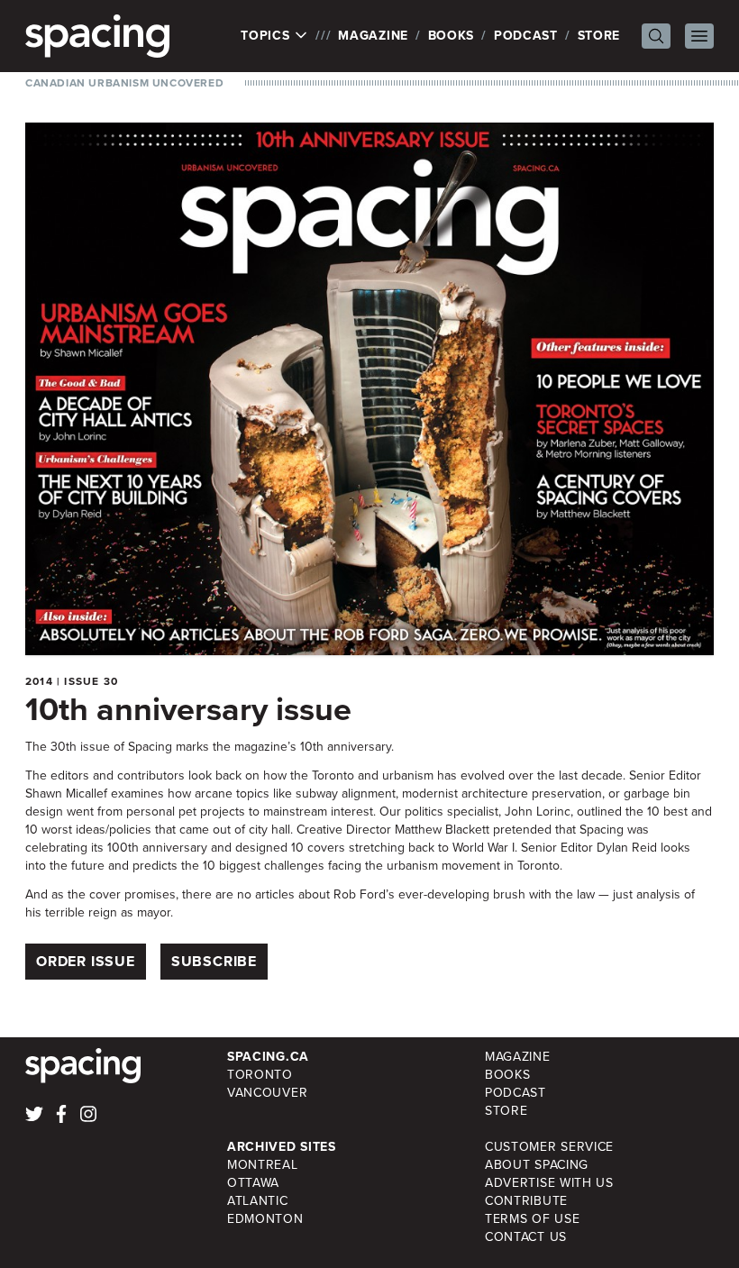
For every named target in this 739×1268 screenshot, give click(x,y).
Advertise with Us (549, 1182)
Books (451, 35)
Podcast (526, 35)
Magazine (373, 35)
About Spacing (536, 1164)
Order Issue (85, 961)
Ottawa (253, 1182)
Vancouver (267, 1092)
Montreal (262, 1164)
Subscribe (214, 961)
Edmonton (265, 1218)
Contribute (526, 1200)
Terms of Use (532, 1218)
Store (599, 35)
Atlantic (257, 1200)
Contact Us (526, 1236)
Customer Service (549, 1146)
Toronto (260, 1074)
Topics (267, 36)
